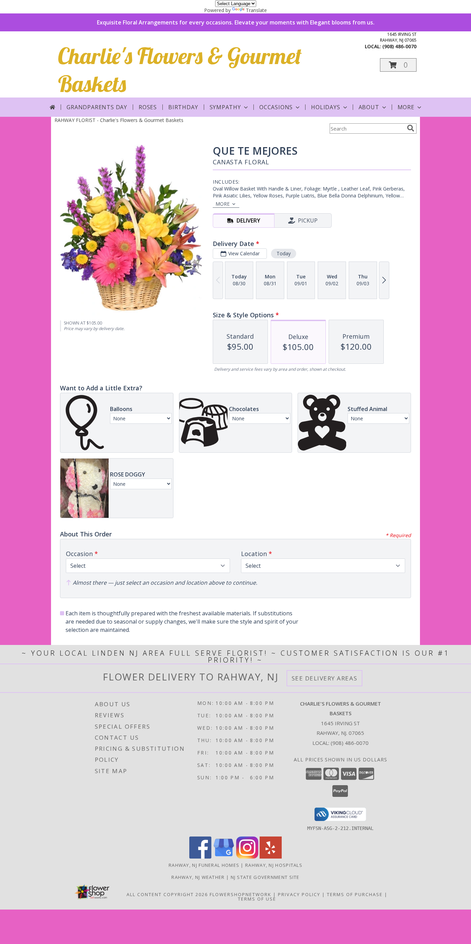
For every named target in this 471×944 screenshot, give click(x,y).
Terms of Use (257, 899)
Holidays (325, 107)
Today (284, 253)
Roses (148, 107)
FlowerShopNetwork (240, 894)
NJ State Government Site (265, 877)
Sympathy (225, 107)
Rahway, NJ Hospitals (273, 865)
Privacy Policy (299, 894)
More (406, 107)
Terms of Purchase (355, 894)
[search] (410, 128)
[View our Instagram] (247, 856)
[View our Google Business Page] (224, 856)
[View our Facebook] (200, 856)
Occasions (276, 107)
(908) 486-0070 (399, 46)
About (369, 107)
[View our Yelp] (271, 856)
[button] (398, 65)
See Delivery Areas (325, 678)
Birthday (183, 107)
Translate (256, 10)
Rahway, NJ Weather (197, 877)
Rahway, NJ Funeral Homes (204, 865)
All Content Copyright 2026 (167, 894)
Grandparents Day (97, 107)
